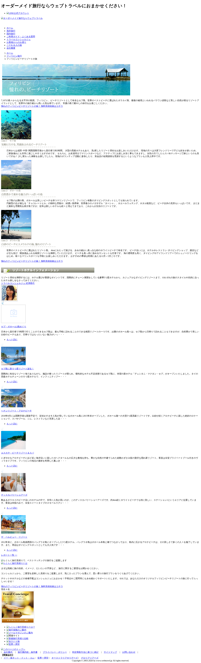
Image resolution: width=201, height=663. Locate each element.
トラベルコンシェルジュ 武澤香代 (17, 283)
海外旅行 (11, 31)
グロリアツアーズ (89, 658)
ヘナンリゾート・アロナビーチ (16, 411)
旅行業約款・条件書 (27, 652)
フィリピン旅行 (14, 56)
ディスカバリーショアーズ (14, 495)
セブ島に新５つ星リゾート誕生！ (17, 369)
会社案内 (8, 652)
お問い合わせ (128, 652)
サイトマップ (110, 652)
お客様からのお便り (16, 42)
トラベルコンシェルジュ (19, 39)
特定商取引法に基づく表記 (85, 652)
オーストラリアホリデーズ (65, 658)
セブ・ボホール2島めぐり (13, 326)
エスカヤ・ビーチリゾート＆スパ (17, 453)
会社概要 (11, 48)
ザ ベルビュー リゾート (14, 537)
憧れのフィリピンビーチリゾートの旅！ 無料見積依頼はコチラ (32, 106)
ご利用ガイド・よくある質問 (21, 36)
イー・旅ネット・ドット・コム (19, 658)
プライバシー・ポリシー (55, 652)
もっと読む (12, 339)
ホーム (10, 28)
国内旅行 (11, 34)
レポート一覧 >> (9, 555)
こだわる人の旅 (14, 45)
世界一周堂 (42, 658)
